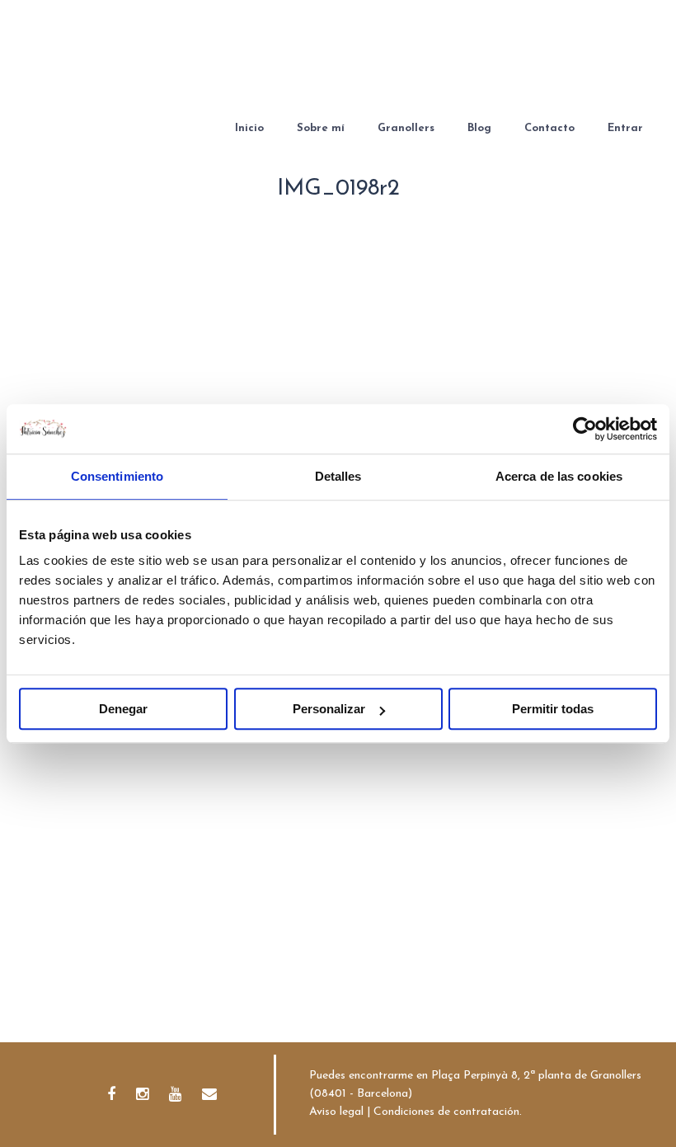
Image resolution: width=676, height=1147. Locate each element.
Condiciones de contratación (446, 1112)
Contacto (549, 128)
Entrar (625, 128)
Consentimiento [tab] (117, 476)
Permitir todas (553, 709)
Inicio (249, 128)
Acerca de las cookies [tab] (558, 476)
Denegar (123, 709)
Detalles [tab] (338, 476)
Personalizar (329, 709)
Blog (479, 128)
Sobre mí (321, 128)
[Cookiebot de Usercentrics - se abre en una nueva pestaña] (585, 428)
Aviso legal (336, 1112)
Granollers (406, 128)
